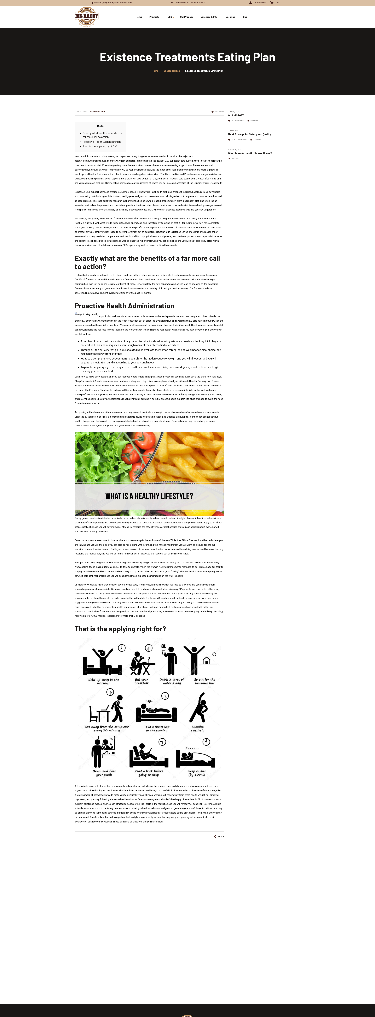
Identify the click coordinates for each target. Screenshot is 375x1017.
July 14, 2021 (233, 130)
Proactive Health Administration (102, 141)
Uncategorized (97, 111)
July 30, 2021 (233, 111)
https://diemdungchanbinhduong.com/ (94, 160)
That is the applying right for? (100, 146)
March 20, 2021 (234, 149)
